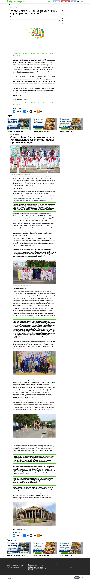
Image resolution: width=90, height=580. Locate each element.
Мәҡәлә (9, 4)
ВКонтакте (56, 1)
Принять (77, 577)
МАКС (73, 1)
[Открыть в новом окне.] (18, 111)
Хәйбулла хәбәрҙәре (16, 1)
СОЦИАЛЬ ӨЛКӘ (13, 7)
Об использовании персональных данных (14, 567)
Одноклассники (65, 1)
